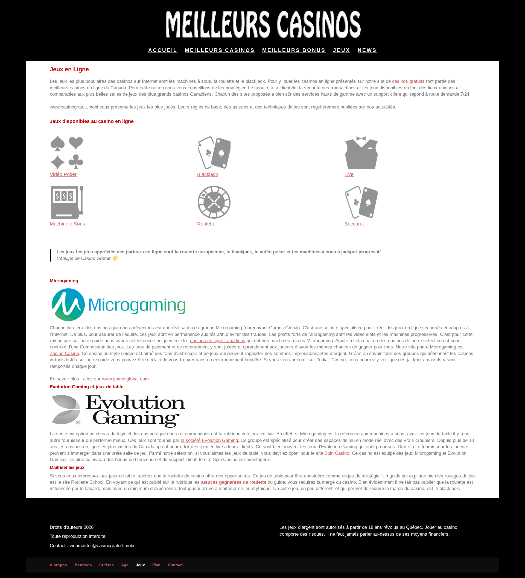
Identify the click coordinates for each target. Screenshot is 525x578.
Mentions (83, 565)
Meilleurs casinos (220, 50)
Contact (175, 565)
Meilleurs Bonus (294, 50)
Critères (106, 565)
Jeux (341, 50)
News (367, 50)
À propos (58, 565)
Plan (156, 565)
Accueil (162, 50)
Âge (125, 565)
